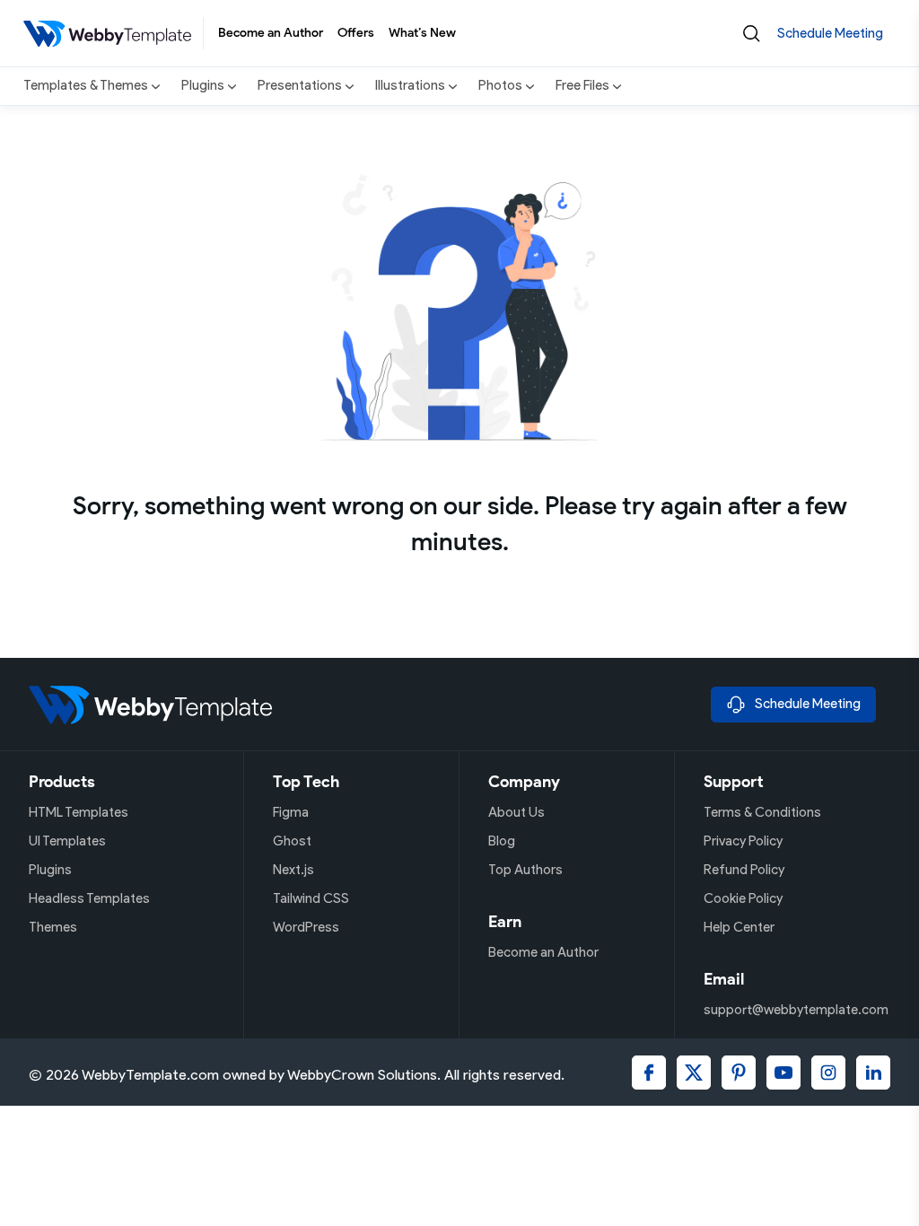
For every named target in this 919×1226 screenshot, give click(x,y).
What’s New (422, 32)
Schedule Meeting (830, 33)
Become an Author (270, 32)
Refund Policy (744, 870)
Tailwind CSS (311, 898)
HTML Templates (78, 812)
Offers (355, 32)
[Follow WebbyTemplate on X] (694, 1072)
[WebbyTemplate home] (362, 704)
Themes (53, 927)
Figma (291, 812)
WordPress (306, 927)
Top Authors (525, 870)
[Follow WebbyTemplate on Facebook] (649, 1072)
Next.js (293, 870)
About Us (516, 812)
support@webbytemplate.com (796, 1010)
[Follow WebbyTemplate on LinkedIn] (873, 1072)
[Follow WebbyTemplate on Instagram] (828, 1072)
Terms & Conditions (762, 812)
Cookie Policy (743, 898)
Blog (501, 841)
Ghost (292, 841)
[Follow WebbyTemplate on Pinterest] (739, 1072)
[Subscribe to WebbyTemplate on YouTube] (783, 1072)
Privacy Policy (743, 841)
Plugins (50, 870)
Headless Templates (89, 898)
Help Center (739, 927)
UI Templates (67, 841)
